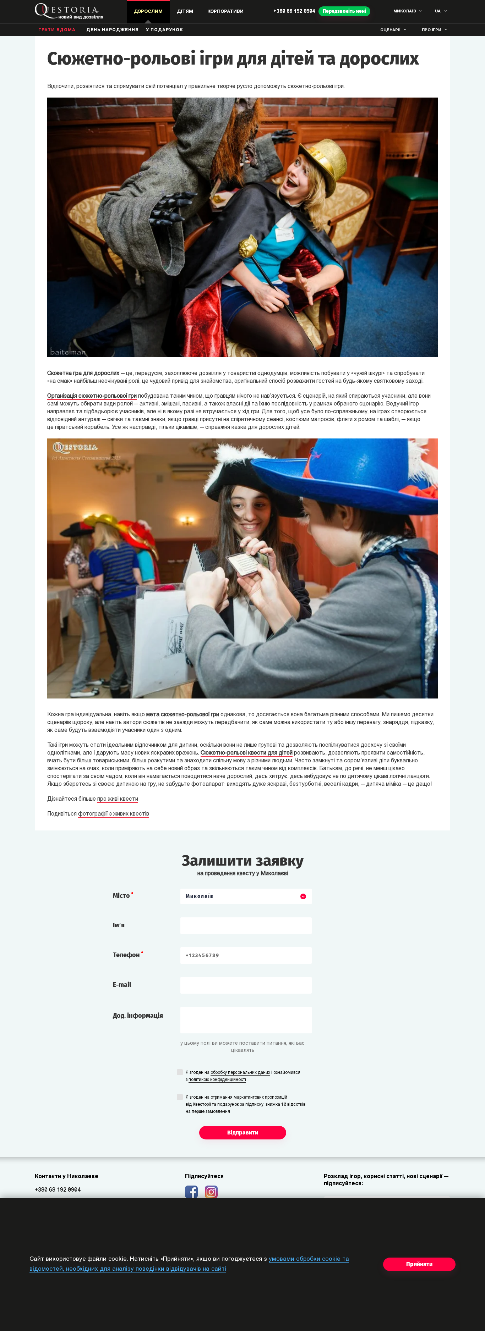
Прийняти (419, 1264)
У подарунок (164, 30)
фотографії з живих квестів (113, 814)
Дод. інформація (138, 1016)
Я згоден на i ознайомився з (243, 1076)
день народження (112, 30)
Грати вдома (57, 30)
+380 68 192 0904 (294, 11)
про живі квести (117, 799)
